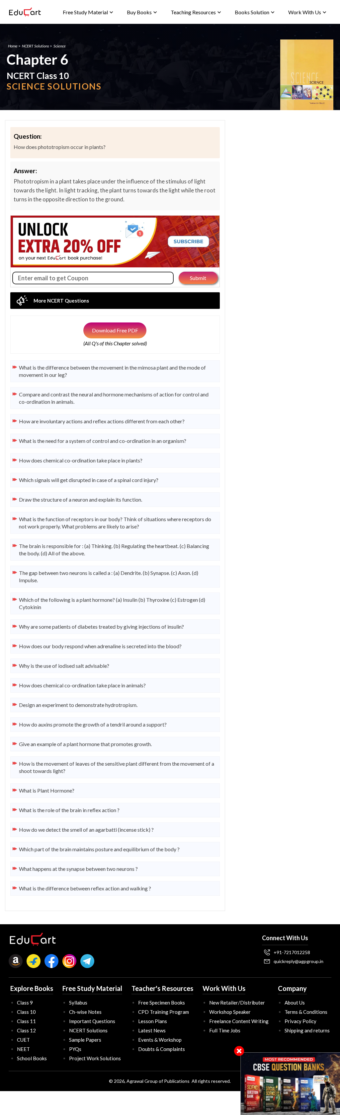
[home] (25, 12)
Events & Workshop (160, 1040)
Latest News (152, 1030)
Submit (198, 278)
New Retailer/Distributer (237, 1003)
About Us (295, 1003)
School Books (32, 1058)
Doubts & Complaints (161, 1049)
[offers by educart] (290, 1084)
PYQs (75, 1049)
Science (59, 45)
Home (13, 45)
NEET (23, 1049)
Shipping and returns (307, 1030)
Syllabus (78, 1003)
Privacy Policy (300, 1021)
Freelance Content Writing (239, 1021)
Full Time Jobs (224, 1030)
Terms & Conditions (306, 1012)
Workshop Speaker (230, 1012)
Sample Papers (85, 1040)
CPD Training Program (163, 1012)
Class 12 (26, 1030)
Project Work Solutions (95, 1058)
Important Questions (92, 1021)
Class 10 (26, 1012)
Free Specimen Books (161, 1003)
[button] (88, 12)
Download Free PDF (115, 330)
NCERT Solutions (35, 45)
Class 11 (26, 1021)
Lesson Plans (152, 1021)
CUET (23, 1040)
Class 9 (25, 1003)
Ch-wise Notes (85, 1012)
